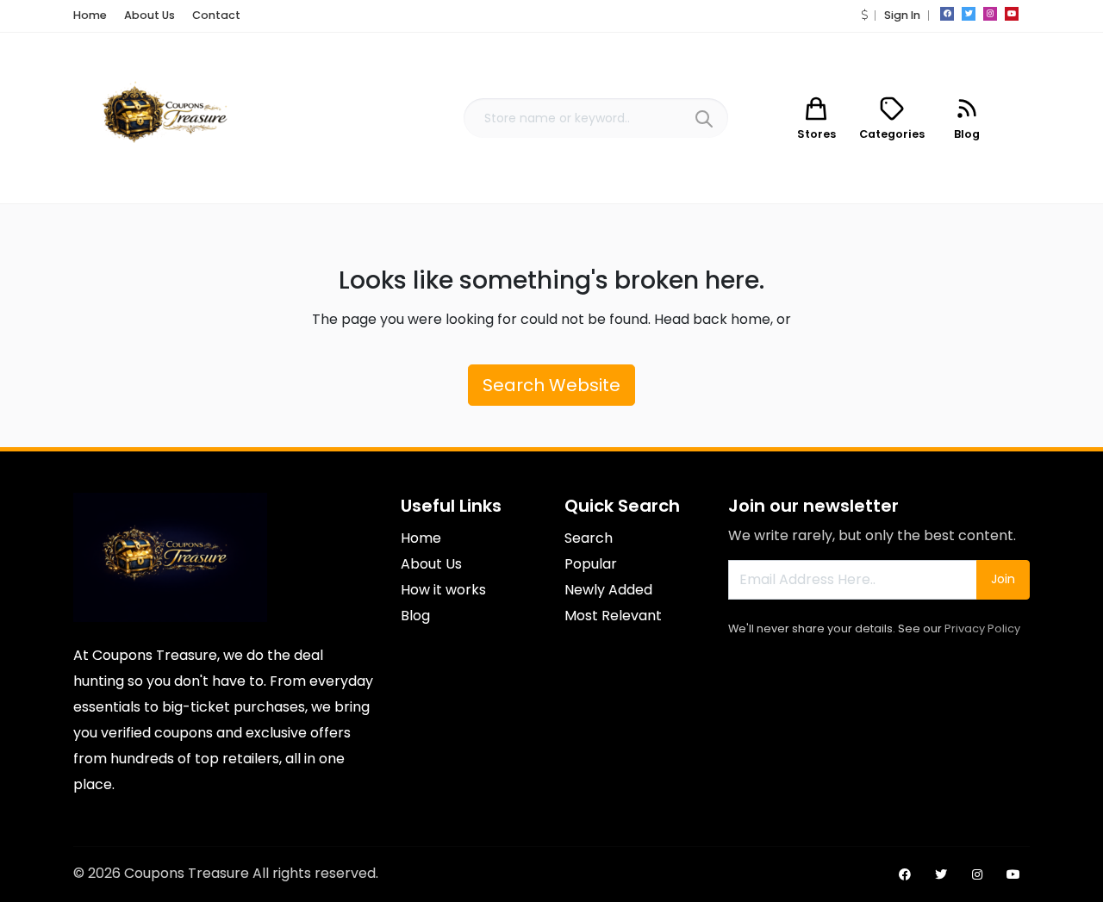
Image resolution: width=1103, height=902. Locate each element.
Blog (415, 615)
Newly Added (608, 590)
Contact (216, 15)
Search (588, 538)
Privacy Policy (982, 628)
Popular (590, 564)
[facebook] (947, 14)
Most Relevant (613, 615)
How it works (443, 590)
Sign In (902, 15)
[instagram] (990, 14)
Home (90, 15)
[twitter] (968, 14)
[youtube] (1012, 14)
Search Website (551, 385)
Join (1003, 579)
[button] (864, 15)
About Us (149, 15)
